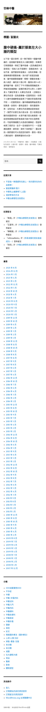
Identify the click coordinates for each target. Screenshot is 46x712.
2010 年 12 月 (11, 515)
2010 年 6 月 (11, 528)
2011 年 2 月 (11, 508)
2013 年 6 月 (11, 455)
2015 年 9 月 (11, 414)
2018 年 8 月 (11, 354)
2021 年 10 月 (11, 291)
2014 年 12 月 (11, 435)
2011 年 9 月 (11, 498)
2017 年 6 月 (11, 368)
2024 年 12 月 (12, 271)
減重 (8, 651)
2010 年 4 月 (11, 531)
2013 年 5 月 (11, 458)
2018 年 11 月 (11, 344)
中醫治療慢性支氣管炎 (15, 198)
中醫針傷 (9, 621)
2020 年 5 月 (11, 311)
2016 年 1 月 (11, 401)
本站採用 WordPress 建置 (21, 707)
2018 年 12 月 (11, 341)
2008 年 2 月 (11, 561)
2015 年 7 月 (11, 418)
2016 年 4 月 (11, 391)
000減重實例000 (13, 588)
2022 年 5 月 (11, 288)
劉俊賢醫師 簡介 (13, 188)
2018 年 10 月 (11, 348)
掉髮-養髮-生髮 (12, 641)
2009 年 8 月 (11, 538)
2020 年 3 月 (11, 314)
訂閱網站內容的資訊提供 (16, 691)
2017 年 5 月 (11, 371)
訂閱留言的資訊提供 (14, 694)
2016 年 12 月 (11, 378)
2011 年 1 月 (11, 511)
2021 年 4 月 (11, 294)
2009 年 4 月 (11, 551)
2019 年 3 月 (11, 331)
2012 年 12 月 (11, 465)
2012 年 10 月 (11, 471)
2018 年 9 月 (11, 351)
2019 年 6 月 (11, 324)
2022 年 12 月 (11, 284)
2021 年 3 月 (11, 298)
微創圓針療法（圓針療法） (17, 635)
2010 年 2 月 (11, 535)
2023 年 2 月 (11, 281)
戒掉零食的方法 (12, 195)
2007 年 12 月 (12, 568)
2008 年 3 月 (11, 558)
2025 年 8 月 (11, 268)
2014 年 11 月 (11, 438)
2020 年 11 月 (11, 301)
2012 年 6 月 (11, 485)
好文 (8, 631)
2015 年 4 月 (11, 425)
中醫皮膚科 (10, 614)
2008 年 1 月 (11, 565)
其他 (8, 628)
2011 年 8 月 (11, 501)
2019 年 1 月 (11, 338)
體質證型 (9, 668)
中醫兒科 (9, 601)
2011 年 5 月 (11, 505)
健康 (8, 625)
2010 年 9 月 (11, 525)
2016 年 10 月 (11, 381)
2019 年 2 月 (11, 334)
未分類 (9, 645)
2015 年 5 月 (11, 421)
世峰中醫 (9, 8)
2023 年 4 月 (11, 278)
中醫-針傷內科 (12, 598)
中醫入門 (9, 604)
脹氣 (26, 144)
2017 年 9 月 (11, 361)
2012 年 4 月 (11, 491)
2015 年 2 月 (11, 428)
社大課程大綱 (11, 655)
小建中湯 (14, 144)
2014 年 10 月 (11, 441)
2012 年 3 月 (11, 495)
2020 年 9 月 (11, 304)
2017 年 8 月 (11, 364)
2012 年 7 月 (11, 481)
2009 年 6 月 (11, 545)
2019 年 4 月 (11, 328)
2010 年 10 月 (11, 521)
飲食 (8, 665)
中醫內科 (21, 142)
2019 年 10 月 (11, 321)
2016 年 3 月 (11, 394)
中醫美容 (9, 618)
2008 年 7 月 (11, 555)
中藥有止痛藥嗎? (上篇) (16, 191)
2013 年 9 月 (11, 451)
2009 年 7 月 (11, 541)
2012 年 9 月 (11, 475)
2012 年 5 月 (11, 488)
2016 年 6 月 (11, 388)
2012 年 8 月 (11, 478)
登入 (8, 688)
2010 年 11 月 (11, 518)
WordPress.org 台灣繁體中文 (19, 698)
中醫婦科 (9, 611)
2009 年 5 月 (11, 548)
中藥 (8, 594)
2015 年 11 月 (11, 408)
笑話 (8, 658)
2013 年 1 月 (11, 461)
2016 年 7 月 (11, 384)
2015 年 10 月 (11, 411)
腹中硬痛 (33, 144)
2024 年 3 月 (11, 274)
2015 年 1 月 (11, 431)
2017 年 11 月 (11, 358)
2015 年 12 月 (11, 404)
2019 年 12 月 (11, 318)
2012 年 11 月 (11, 468)
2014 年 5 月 (11, 448)
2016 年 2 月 (11, 398)
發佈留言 (12, 147)
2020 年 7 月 (11, 308)
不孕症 (9, 591)
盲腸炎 (21, 144)
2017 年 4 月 (11, 374)
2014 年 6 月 (11, 445)
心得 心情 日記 (12, 638)
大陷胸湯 (34, 142)
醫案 (27, 142)
